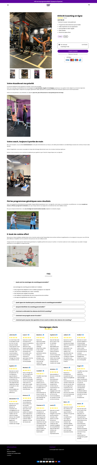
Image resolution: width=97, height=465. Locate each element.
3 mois (65, 36)
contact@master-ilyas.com (56, 449)
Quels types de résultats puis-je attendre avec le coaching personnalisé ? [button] (39, 302)
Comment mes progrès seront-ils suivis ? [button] (28, 315)
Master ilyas (50, 459)
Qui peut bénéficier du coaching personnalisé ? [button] (30, 307)
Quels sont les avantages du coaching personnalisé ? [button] (32, 282)
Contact (9, 455)
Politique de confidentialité (14, 453)
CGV (8, 449)
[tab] (48, 282)
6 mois (60, 36)
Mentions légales (11, 451)
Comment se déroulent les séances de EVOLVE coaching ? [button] (34, 311)
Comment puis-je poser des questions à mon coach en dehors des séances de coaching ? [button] (44, 320)
